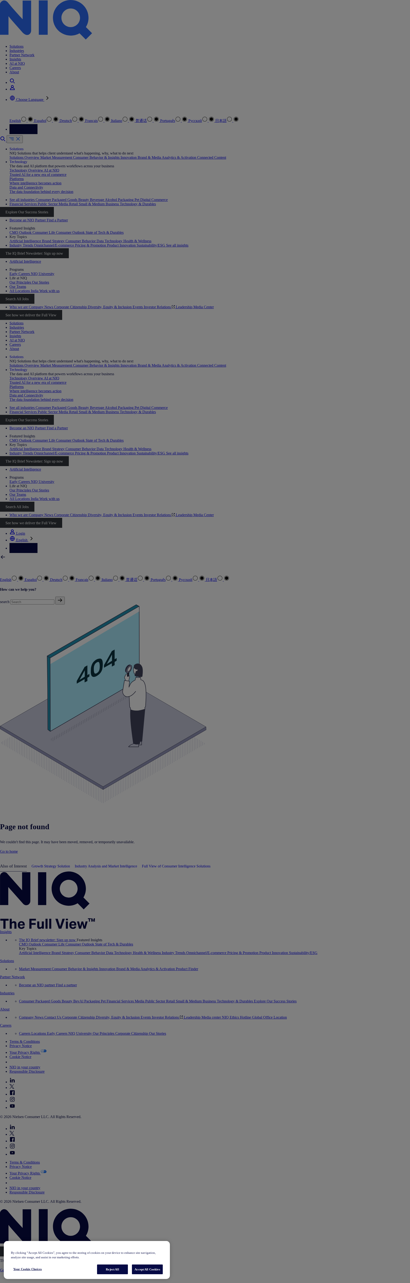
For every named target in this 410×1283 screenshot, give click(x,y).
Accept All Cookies (147, 1269)
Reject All (112, 1269)
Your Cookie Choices (27, 1269)
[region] (87, 1260)
